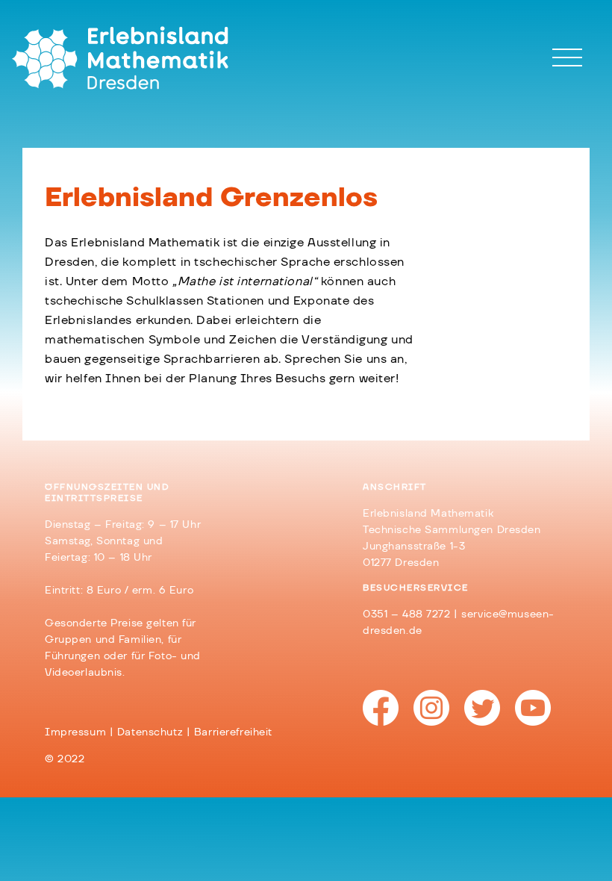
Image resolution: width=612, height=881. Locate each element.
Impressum (75, 732)
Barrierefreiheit (233, 732)
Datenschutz (150, 732)
